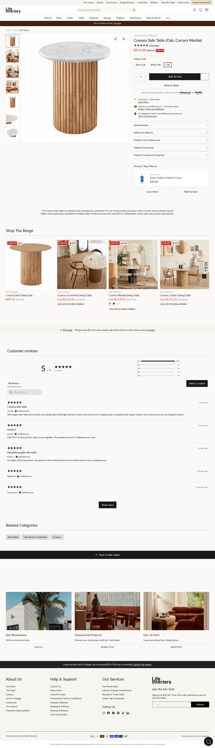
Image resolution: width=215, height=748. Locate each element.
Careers (10, 694)
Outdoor (120, 17)
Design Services (127, 2)
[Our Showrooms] (39, 611)
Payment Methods (59, 702)
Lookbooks (11, 702)
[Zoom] (124, 39)
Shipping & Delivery (59, 706)
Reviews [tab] (14, 383)
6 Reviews (154, 45)
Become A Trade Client (113, 694)
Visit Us (39, 647)
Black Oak (140, 64)
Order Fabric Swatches (113, 698)
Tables (81, 17)
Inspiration (142, 2)
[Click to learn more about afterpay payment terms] (185, 93)
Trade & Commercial (201, 2)
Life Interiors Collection (145, 35)
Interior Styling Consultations (116, 690)
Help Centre (183, 2)
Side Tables (13, 537)
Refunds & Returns (59, 710)
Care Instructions (58, 714)
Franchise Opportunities (18, 710)
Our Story (11, 686)
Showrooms (111, 2)
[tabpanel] (107, 448)
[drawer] (171, 125)
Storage (107, 17)
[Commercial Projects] (107, 611)
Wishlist (154, 2)
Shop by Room (154, 17)
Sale (168, 17)
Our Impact (88, 2)
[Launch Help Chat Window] (208, 741)
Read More (176, 646)
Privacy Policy (187, 736)
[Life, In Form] (176, 611)
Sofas (59, 17)
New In (47, 17)
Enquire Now (107, 646)
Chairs (70, 17)
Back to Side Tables (109, 554)
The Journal (11, 706)
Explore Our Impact (142, 664)
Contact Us (55, 686)
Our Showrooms (110, 686)
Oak (168, 64)
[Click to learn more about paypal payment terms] (198, 93)
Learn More (152, 191)
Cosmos (57, 537)
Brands (100, 2)
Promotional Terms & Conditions (66, 698)
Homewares (136, 17)
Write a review (197, 383)
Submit (200, 704)
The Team (10, 690)
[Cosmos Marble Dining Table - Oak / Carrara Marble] (110, 304)
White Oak (155, 64)
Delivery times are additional (151, 109)
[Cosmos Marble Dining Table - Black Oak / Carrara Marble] (114, 304)
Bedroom (94, 17)
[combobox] (106, 10)
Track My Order (168, 2)
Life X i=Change (13, 698)
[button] (204, 276)
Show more (107, 504)
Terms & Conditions (201, 736)
